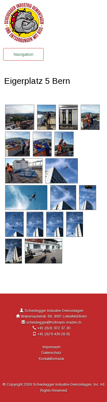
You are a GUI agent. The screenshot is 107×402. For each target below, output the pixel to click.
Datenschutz (51, 352)
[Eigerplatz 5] (20, 116)
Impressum (51, 347)
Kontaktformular (51, 359)
